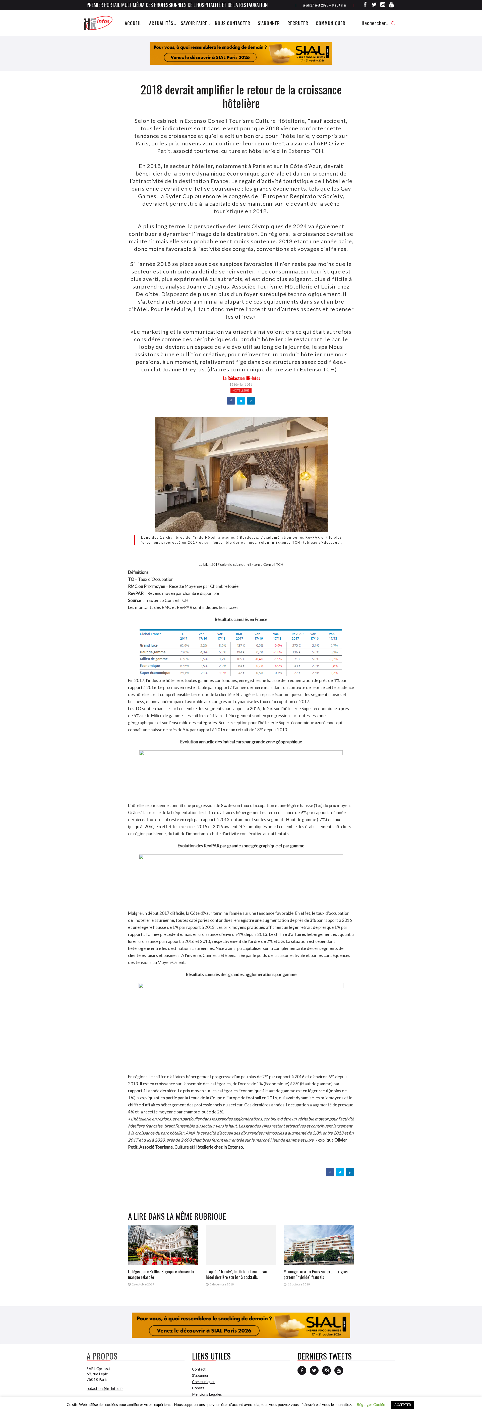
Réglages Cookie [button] (371, 1404)
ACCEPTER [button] (402, 1405)
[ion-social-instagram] (383, 5)
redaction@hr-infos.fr (105, 1388)
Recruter (297, 23)
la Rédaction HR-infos (241, 378)
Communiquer (330, 23)
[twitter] (241, 401)
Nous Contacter (232, 23)
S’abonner (269, 23)
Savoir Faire (194, 23)
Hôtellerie (241, 390)
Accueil (133, 23)
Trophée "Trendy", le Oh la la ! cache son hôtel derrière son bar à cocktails (237, 1274)
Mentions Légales (207, 1394)
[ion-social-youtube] (391, 5)
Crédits (198, 1388)
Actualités (161, 23)
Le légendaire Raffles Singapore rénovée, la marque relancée (161, 1274)
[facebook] (231, 401)
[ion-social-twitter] (374, 5)
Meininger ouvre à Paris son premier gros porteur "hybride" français (316, 1274)
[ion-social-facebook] (365, 5)
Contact (199, 1369)
